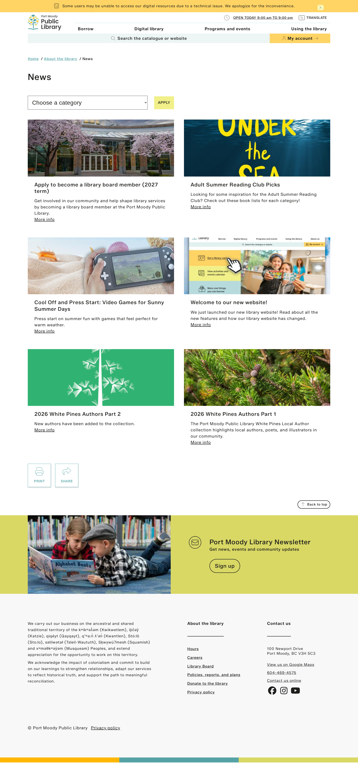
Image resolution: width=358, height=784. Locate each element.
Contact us (279, 623)
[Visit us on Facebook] (273, 692)
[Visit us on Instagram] (284, 692)
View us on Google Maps (290, 664)
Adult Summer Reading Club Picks (235, 184)
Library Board (200, 666)
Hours (193, 649)
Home (33, 59)
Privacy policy (201, 692)
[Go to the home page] (44, 22)
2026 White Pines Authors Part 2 (77, 414)
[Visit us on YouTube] (295, 692)
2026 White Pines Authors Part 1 (233, 414)
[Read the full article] (101, 148)
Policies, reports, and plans (213, 675)
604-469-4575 (281, 672)
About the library (60, 59)
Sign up (225, 566)
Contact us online (284, 680)
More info (44, 219)
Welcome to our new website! (229, 302)
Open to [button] (263, 18)
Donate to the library (207, 683)
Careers (194, 657)
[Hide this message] (321, 7)
